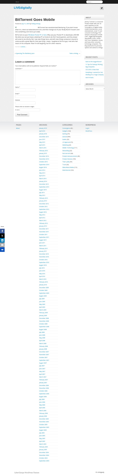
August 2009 (43, 296)
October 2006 (43, 391)
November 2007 (44, 354)
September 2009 (44, 293)
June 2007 (42, 368)
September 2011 (44, 237)
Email (17, 93)
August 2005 (43, 430)
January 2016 (43, 134)
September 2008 (44, 326)
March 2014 (42, 178)
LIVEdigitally (23, 7)
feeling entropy (35, 24)
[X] (2, 235)
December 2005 (44, 419)
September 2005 (44, 427)
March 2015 (42, 148)
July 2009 (42, 299)
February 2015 (43, 150)
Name (17, 87)
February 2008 (43, 346)
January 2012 (43, 226)
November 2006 (44, 388)
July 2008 (42, 332)
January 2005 (43, 449)
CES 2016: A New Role (92, 69)
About (17, 2)
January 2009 (43, 315)
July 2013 (42, 192)
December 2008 (44, 318)
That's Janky (66, 162)
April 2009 (42, 307)
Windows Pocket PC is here (37, 35)
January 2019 (43, 128)
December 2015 (44, 137)
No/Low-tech (66, 153)
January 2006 (43, 416)
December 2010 (44, 254)
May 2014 (42, 173)
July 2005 (42, 433)
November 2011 (44, 232)
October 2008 (43, 324)
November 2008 (44, 321)
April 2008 (42, 340)
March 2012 (42, 220)
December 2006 (44, 385)
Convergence (66, 128)
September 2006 (44, 394)
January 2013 (43, 201)
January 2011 (43, 251)
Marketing (65, 145)
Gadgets (64, 131)
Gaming (64, 134)
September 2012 (44, 209)
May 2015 (42, 142)
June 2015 (42, 139)
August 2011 (43, 240)
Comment (18, 68)
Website (17, 100)
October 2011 (43, 234)
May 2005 (42, 438)
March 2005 (42, 444)
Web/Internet (66, 170)
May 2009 (42, 304)
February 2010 (43, 282)
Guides (64, 139)
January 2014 (43, 181)
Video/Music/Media (68, 167)
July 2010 (42, 268)
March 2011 (42, 246)
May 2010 (42, 273)
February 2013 (43, 198)
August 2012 (43, 212)
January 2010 (43, 285)
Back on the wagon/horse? (94, 61)
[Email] (2, 245)
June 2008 (42, 335)
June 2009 (42, 301)
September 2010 (44, 262)
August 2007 (43, 363)
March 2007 (42, 377)
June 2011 (42, 243)
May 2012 (42, 215)
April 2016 (42, 131)
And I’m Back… (90, 77)
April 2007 (42, 374)
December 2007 (44, 352)
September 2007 (44, 360)
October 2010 (43, 259)
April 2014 (42, 176)
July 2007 (42, 366)
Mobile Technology (68, 148)
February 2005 (43, 447)
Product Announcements (69, 156)
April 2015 (42, 145)
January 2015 (43, 153)
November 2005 (44, 422)
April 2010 (42, 276)
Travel (64, 164)
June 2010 (42, 271)
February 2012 (43, 223)
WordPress (89, 131)
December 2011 (44, 229)
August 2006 (43, 396)
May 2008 (42, 338)
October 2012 (43, 206)
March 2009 (42, 310)
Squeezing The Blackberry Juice (25, 53)
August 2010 (43, 265)
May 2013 (42, 195)
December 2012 (44, 204)
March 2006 (42, 410)
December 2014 (44, 156)
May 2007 (42, 371)
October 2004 (43, 458)
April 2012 (42, 218)
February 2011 (43, 248)
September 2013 (44, 187)
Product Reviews (67, 159)
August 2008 (43, 329)
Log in (87, 128)
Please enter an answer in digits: (24, 106)
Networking (65, 150)
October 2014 (43, 162)
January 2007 (43, 382)
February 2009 (43, 313)
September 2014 (44, 164)
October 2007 (43, 357)
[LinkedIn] (2, 240)
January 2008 (43, 349)
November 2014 (44, 159)
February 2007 (43, 380)
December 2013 (44, 184)
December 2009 (44, 287)
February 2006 (43, 413)
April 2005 (42, 441)
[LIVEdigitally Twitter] (102, 8)
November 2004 (44, 455)
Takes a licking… (74, 53)
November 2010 (44, 257)
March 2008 (42, 343)
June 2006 (42, 402)
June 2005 (42, 435)
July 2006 (42, 399)
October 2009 (43, 290)
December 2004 (44, 452)
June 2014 (42, 170)
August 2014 (43, 167)
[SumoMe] (2, 249)
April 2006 (42, 408)
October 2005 (43, 424)
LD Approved (66, 142)
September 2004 (44, 461)
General (23, 46)
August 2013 (43, 190)
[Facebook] (2, 231)
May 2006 (42, 405)
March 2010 (42, 279)
